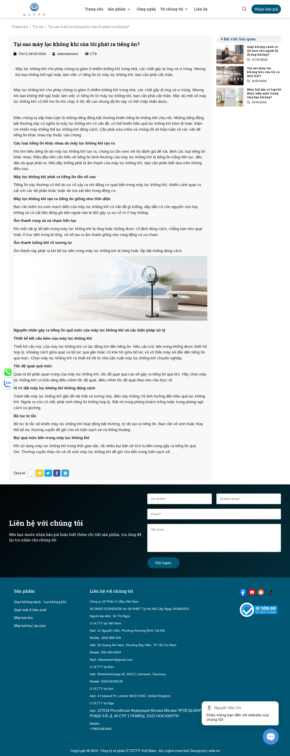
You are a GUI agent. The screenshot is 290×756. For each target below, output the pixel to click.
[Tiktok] (270, 591)
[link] (94, 9)
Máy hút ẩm (23, 618)
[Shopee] (261, 591)
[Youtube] (252, 591)
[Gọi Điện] (8, 372)
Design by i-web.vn (205, 751)
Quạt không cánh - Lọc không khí (40, 602)
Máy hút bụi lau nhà (30, 625)
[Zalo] (8, 383)
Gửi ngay (163, 562)
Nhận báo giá (266, 9)
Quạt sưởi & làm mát (30, 610)
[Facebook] (242, 591)
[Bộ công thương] (258, 609)
